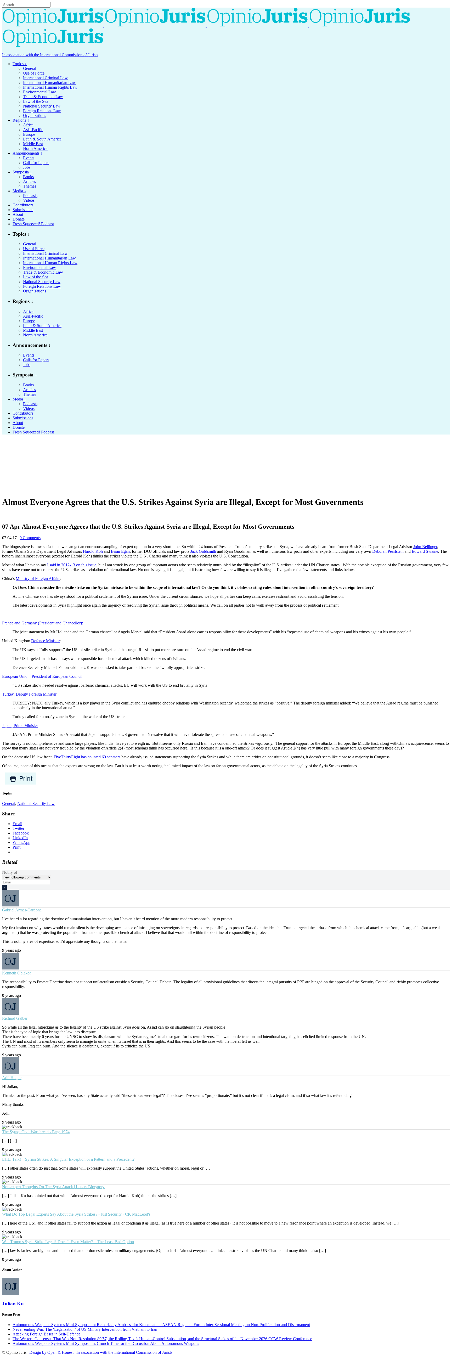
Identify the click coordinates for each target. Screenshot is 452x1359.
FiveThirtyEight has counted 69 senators (87, 757)
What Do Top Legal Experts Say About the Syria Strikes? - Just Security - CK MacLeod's (76, 1214)
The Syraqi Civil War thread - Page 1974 (36, 1132)
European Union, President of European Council (42, 676)
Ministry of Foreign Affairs (38, 578)
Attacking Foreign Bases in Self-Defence (46, 1334)
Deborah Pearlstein (388, 551)
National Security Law (36, 803)
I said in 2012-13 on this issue (71, 565)
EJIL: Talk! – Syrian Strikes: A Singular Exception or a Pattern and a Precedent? (68, 1159)
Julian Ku (13, 1303)
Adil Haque (11, 1077)
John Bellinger (425, 546)
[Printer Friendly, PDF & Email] (20, 783)
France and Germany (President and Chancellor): (42, 623)
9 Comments (30, 537)
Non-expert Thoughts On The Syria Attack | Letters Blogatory (53, 1187)
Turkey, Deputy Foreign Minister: (30, 694)
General (8, 803)
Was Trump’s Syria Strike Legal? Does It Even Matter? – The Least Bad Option (68, 1241)
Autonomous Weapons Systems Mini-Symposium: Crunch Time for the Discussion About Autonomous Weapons (106, 1343)
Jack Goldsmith (203, 551)
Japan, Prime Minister (20, 725)
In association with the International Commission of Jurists (50, 55)
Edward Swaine (425, 551)
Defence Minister (45, 641)
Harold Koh (93, 551)
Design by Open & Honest (51, 1352)
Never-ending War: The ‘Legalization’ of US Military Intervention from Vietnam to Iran (85, 1329)
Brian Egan (120, 551)
